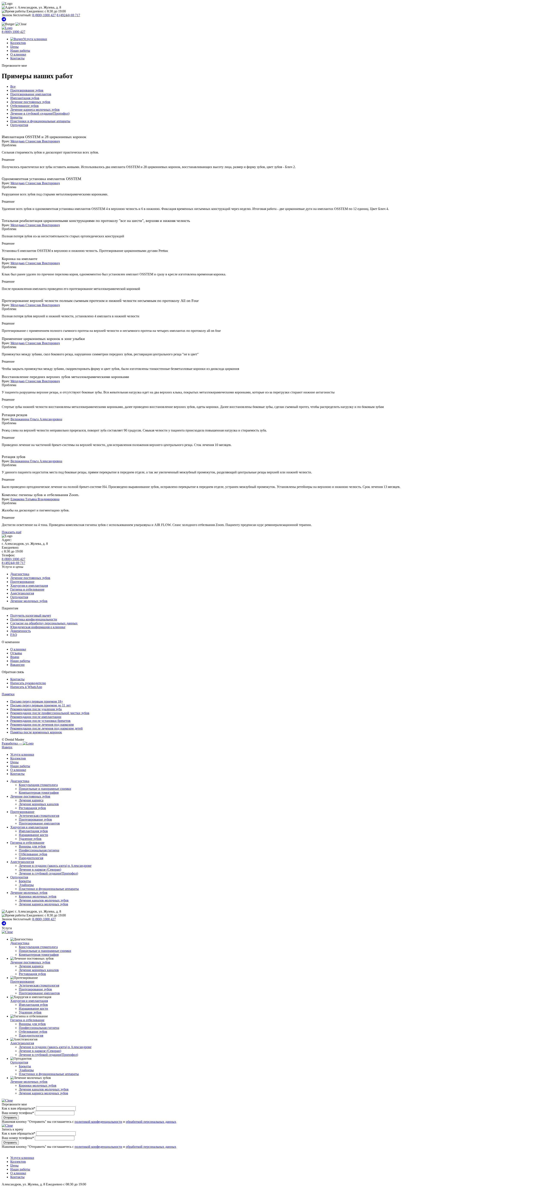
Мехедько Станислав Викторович (35, 141)
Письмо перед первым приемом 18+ (36, 701)
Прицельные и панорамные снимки (45, 789)
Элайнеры (26, 885)
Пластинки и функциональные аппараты (40, 121)
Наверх (7, 747)
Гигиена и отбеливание (27, 589)
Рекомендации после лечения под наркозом (42, 724)
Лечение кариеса (31, 800)
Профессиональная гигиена (39, 850)
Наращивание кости (33, 835)
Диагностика (19, 574)
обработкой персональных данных (151, 1121)
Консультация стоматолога (38, 785)
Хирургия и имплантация (29, 585)
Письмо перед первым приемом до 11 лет (40, 705)
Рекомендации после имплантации (35, 717)
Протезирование (22, 582)
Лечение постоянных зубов (30, 102)
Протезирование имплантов (30, 94)
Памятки (8, 694)
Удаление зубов (30, 839)
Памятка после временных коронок (36, 732)
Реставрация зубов (32, 808)
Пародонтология (31, 858)
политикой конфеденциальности (98, 1121)
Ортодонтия (19, 125)
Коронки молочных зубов (37, 896)
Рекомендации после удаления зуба (36, 709)
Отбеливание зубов (24, 106)
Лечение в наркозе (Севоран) (40, 869)
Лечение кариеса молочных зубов (35, 109)
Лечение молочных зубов (28, 601)
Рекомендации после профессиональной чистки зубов (49, 713)
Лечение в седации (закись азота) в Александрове (55, 865)
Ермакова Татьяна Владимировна (34, 499)
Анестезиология (22, 593)
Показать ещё (11, 532)
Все (13, 86)
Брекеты (16, 117)
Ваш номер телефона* (18, 1113)
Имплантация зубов (24, 98)
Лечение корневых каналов (39, 804)
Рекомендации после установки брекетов (40, 721)
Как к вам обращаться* (18, 1108)
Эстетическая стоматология (39, 815)
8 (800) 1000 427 (44, 15)
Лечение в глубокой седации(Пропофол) (39, 113)
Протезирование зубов (26, 90)
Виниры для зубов (32, 846)
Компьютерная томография (39, 792)
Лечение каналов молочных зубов (44, 900)
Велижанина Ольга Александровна (36, 419)
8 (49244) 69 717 (68, 15)
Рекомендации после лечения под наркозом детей (46, 728)
